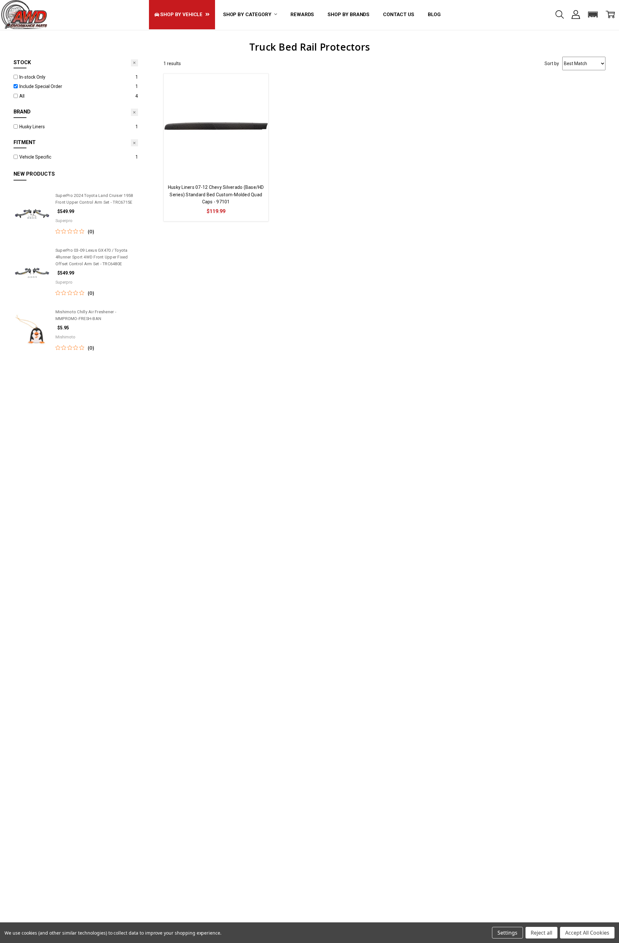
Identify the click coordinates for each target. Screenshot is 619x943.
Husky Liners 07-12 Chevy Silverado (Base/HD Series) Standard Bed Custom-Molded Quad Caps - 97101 (216, 194)
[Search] (560, 14)
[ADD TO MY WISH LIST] (256, 95)
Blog (434, 14)
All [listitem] (22, 96)
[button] (593, 14)
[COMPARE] (256, 85)
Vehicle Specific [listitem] (35, 157)
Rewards (302, 14)
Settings (507, 932)
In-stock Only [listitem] (32, 77)
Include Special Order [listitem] (40, 86)
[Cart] (610, 14)
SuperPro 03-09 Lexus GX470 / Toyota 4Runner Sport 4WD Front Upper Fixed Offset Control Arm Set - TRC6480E (91, 257)
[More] (576, 14)
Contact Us (398, 14)
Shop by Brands (348, 14)
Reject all (541, 932)
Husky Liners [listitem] (32, 126)
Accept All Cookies (587, 932)
